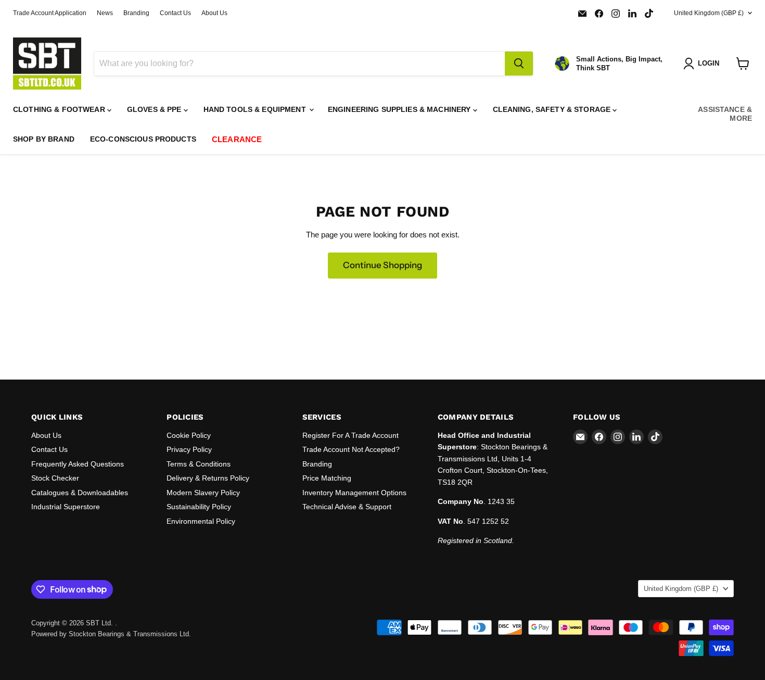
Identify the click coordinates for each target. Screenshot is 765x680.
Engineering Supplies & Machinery (400, 109)
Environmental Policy (201, 521)
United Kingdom (709, 13)
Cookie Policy (189, 435)
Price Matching (326, 478)
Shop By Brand (43, 139)
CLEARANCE (237, 139)
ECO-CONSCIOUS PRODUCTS (143, 139)
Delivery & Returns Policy (208, 478)
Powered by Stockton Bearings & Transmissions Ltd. (111, 634)
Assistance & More (725, 113)
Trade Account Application (49, 13)
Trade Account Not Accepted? (351, 449)
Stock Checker (55, 478)
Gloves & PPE (155, 109)
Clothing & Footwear (60, 109)
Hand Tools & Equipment (255, 109)
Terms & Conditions (199, 464)
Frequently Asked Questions (77, 464)
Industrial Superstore (65, 506)
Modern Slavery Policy (203, 492)
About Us (214, 13)
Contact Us (175, 13)
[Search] (519, 63)
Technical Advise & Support (346, 506)
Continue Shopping (382, 265)
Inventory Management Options (354, 492)
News (105, 13)
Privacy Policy (189, 449)
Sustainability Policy (199, 506)
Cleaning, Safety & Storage (553, 109)
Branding (136, 13)
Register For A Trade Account (350, 435)
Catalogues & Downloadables (79, 492)
